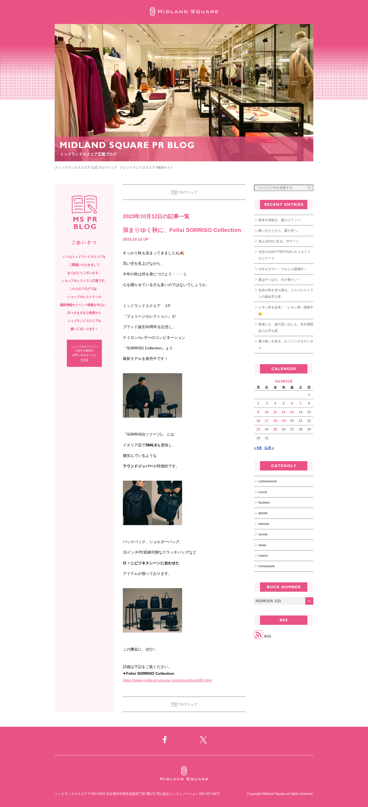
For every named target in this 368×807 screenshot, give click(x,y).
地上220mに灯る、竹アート (278, 241)
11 (275, 412)
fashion (264, 503)
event (262, 492)
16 (258, 421)
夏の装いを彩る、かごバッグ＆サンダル (285, 344)
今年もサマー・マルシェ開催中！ (282, 269)
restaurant (266, 566)
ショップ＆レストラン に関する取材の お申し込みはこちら (84, 350)
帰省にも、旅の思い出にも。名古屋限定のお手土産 (285, 327)
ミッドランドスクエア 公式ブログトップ (87, 167)
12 (284, 412)
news (262, 545)
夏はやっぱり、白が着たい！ (279, 279)
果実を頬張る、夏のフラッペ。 (281, 220)
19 (284, 421)
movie (263, 534)
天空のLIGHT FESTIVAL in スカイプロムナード (284, 255)
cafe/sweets (267, 481)
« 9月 (258, 448)
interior (263, 524)
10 (267, 412)
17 (267, 421)
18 (275, 421)
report (263, 556)
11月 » (269, 448)
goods (263, 513)
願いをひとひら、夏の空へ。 (279, 230)
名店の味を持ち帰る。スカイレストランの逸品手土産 (285, 293)
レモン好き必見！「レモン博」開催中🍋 (285, 310)
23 (258, 429)
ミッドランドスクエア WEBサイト (148, 167)
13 (292, 412)
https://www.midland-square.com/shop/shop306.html (167, 680)
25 (275, 429)
